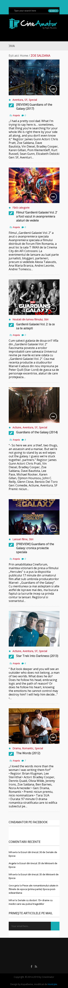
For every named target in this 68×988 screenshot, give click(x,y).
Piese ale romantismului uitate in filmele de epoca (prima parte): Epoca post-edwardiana (33, 889)
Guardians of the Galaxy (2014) (37, 432)
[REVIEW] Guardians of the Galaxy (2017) (34, 107)
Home (24, 56)
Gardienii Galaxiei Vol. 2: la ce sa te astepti (35, 326)
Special (33, 99)
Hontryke (52, 984)
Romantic (27, 748)
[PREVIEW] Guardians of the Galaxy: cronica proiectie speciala (35, 548)
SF (25, 99)
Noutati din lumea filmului (28, 319)
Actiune (17, 427)
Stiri (46, 319)
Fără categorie (21, 207)
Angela (16, 115)
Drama (17, 748)
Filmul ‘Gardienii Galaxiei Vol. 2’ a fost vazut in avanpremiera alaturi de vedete (36, 216)
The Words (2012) (28, 753)
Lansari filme (20, 539)
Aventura (18, 99)
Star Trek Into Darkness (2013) (37, 656)
